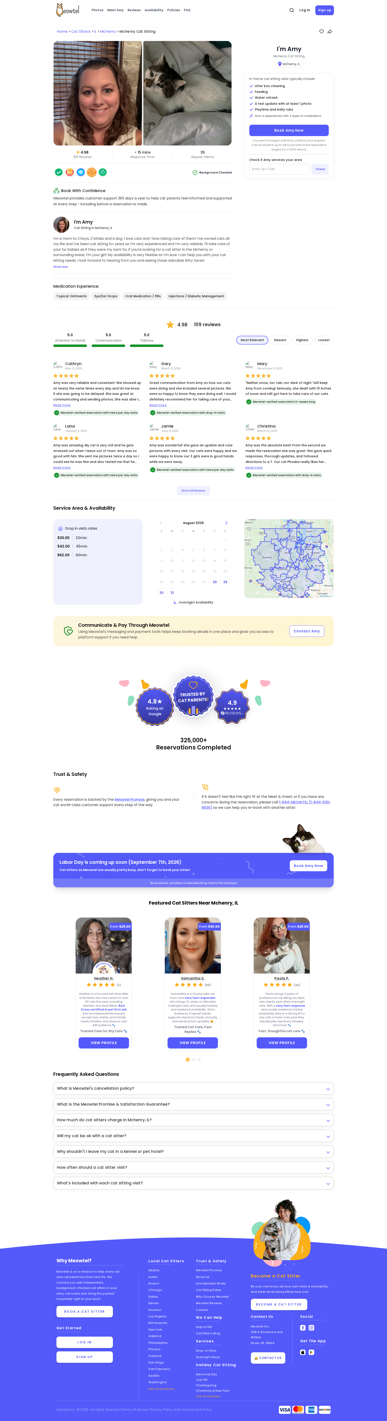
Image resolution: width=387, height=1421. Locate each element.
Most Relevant (252, 340)
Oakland (154, 1336)
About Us (202, 1277)
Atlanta (153, 1270)
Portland (154, 1356)
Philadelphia (158, 1343)
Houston (154, 1310)
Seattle (153, 1376)
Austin (153, 1277)
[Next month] (226, 523)
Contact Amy (307, 631)
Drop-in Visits (206, 1351)
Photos (97, 10)
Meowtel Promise (129, 799)
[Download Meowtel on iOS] (303, 1352)
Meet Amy (115, 10)
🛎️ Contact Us (268, 1358)
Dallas (153, 1297)
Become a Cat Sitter (279, 1304)
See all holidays (208, 1396)
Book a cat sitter (84, 1311)
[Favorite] (321, 31)
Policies (173, 10)
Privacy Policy (162, 1409)
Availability (154, 10)
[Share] (330, 31)
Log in (304, 10)
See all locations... (162, 1389)
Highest (302, 340)
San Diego (156, 1362)
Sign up (324, 10)
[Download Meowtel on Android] (311, 1352)
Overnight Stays (208, 1357)
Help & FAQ (204, 1327)
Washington (157, 1382)
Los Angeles (157, 1316)
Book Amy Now (289, 130)
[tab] (188, 1059)
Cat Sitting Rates (208, 1290)
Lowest (324, 340)
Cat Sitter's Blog (208, 1333)
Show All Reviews (193, 490)
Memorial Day (206, 1374)
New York (155, 1329)
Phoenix (154, 1349)
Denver (153, 1303)
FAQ (187, 10)
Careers (202, 1310)
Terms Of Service (135, 1409)
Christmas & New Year (212, 1391)
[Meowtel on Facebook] (303, 1328)
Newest (280, 340)
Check (320, 169)
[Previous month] (160, 523)
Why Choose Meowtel (212, 1297)
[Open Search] (292, 10)
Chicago (155, 1290)
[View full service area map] (289, 558)
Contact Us (262, 1316)
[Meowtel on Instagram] (311, 1328)
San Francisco (159, 1369)
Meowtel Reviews (209, 1303)
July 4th (202, 1380)
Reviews (134, 10)
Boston (153, 1283)
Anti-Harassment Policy (193, 1409)
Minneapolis (157, 1323)
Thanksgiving (206, 1385)
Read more (62, 405)
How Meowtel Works (211, 1283)
